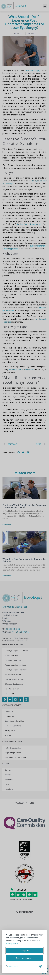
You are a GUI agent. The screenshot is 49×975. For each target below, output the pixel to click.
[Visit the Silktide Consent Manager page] (40, 966)
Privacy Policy (12, 943)
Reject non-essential (24, 958)
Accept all (24, 950)
